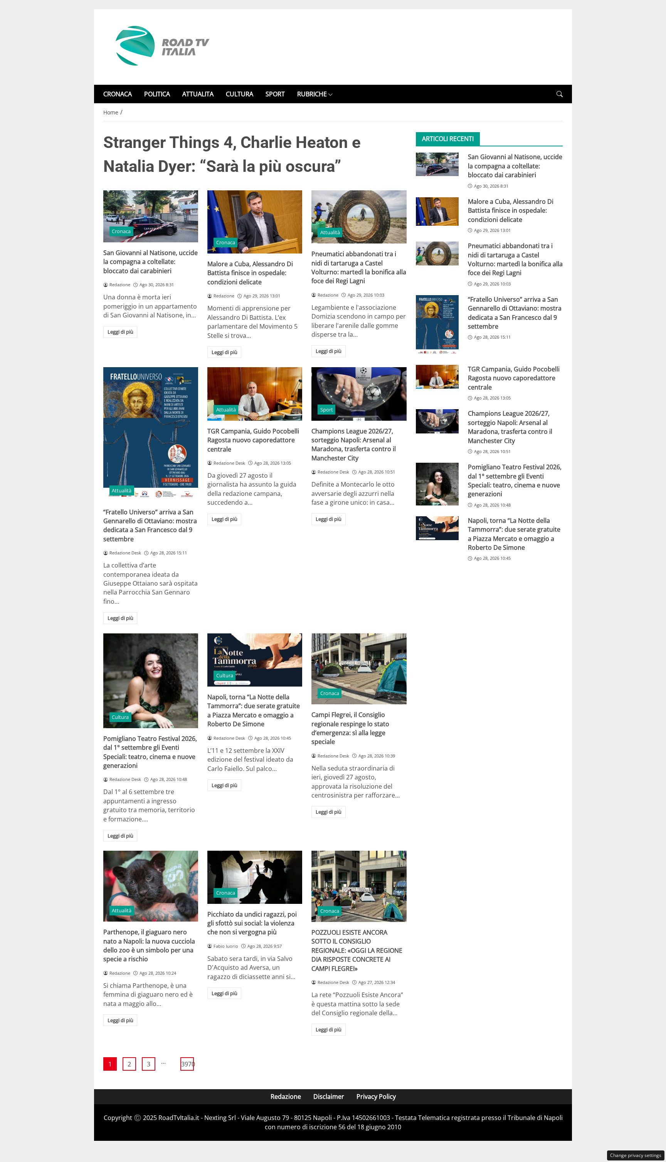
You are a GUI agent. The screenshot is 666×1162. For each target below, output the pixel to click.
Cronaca (121, 231)
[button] (560, 94)
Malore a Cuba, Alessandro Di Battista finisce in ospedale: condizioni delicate (250, 273)
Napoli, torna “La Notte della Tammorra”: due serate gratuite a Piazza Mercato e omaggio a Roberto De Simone (253, 710)
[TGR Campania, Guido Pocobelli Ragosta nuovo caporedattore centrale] (254, 393)
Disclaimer (328, 1096)
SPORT (275, 94)
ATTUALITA (198, 94)
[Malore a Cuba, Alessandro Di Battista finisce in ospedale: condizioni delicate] (254, 222)
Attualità (330, 232)
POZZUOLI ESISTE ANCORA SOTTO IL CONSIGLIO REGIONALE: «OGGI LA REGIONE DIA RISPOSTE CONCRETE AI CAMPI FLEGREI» (356, 950)
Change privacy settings (635, 1155)
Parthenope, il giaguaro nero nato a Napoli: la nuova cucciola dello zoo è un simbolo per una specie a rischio (149, 945)
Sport (326, 409)
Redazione (286, 1096)
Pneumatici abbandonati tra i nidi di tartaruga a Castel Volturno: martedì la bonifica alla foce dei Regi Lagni (358, 267)
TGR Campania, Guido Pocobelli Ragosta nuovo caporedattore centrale (253, 440)
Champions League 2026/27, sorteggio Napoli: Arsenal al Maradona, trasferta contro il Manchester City (353, 444)
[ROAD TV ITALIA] (161, 46)
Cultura (120, 717)
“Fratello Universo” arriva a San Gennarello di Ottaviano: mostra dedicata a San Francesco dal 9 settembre (150, 525)
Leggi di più (120, 331)
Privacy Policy (376, 1096)
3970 (187, 1064)
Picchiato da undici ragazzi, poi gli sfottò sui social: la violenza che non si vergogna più (252, 923)
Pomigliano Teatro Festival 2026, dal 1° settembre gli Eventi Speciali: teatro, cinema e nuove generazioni (150, 752)
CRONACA (117, 94)
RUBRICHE (312, 94)
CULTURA (239, 94)
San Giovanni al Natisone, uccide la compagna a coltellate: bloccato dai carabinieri (150, 262)
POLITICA (157, 94)
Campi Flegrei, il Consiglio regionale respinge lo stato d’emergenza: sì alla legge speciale (350, 728)
